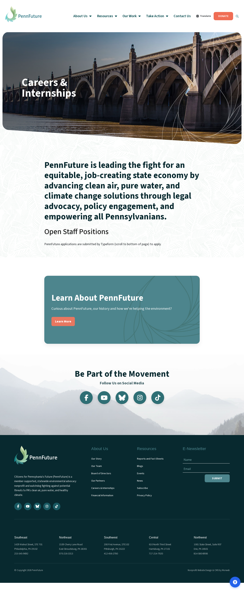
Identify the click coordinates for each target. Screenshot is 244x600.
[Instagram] (139, 397)
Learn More (63, 321)
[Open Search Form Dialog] (237, 16)
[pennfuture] (35, 457)
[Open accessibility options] (235, 582)
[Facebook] (86, 397)
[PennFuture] (23, 16)
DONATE (223, 16)
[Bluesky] (122, 397)
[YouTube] (104, 397)
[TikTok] (157, 397)
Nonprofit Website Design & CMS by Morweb (209, 570)
